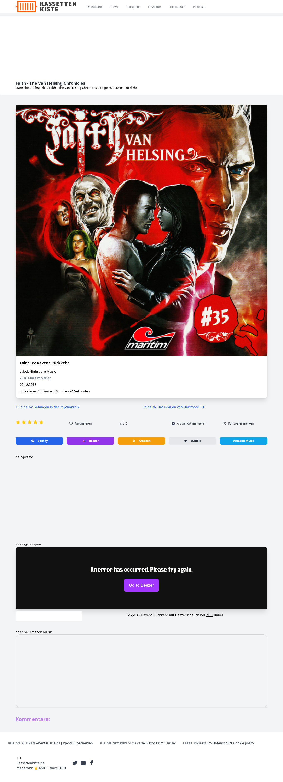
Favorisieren (83, 423)
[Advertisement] (141, 44)
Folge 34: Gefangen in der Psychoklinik (49, 407)
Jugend (66, 743)
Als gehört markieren (191, 423)
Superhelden (83, 743)
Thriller (170, 743)
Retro (150, 743)
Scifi (131, 743)
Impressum (203, 743)
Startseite (22, 88)
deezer (94, 441)
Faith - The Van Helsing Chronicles (73, 88)
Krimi (160, 743)
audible (196, 441)
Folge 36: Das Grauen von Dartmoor (171, 407)
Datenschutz (222, 743)
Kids (56, 743)
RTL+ (209, 615)
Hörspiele (39, 88)
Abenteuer (44, 743)
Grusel (140, 743)
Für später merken (241, 423)
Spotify (43, 441)
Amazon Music (243, 441)
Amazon (145, 441)
